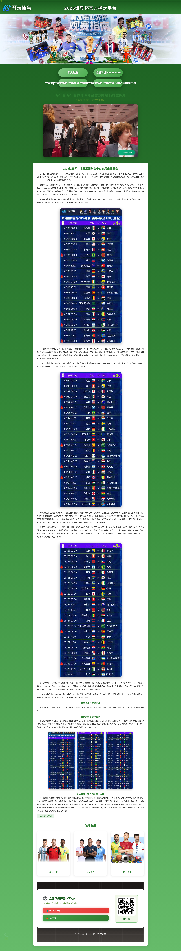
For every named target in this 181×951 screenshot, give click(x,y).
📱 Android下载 (53, 911)
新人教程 (73, 72)
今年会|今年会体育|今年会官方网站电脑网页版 (108, 83)
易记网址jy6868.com (108, 72)
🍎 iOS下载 (51, 918)
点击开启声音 (127, 152)
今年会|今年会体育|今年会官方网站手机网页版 (73, 83)
